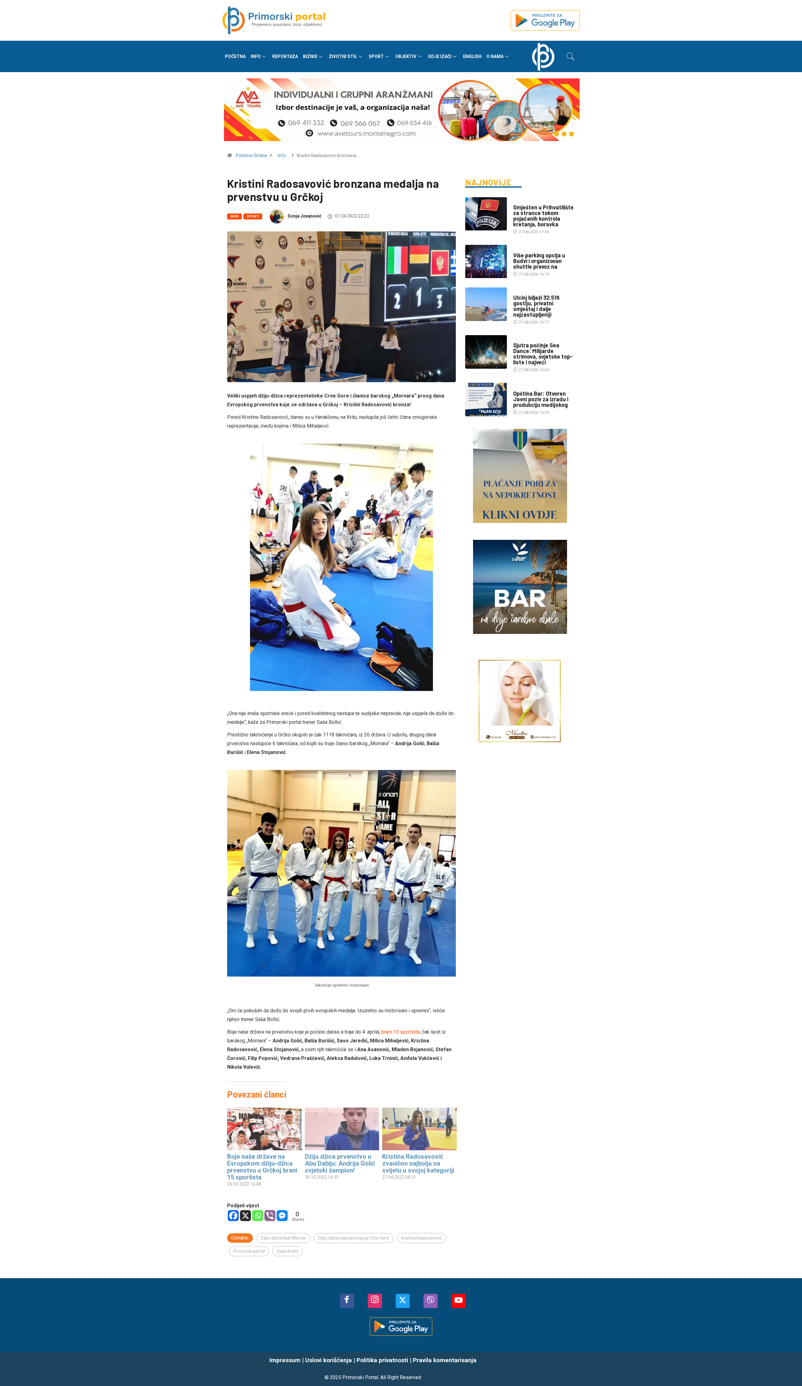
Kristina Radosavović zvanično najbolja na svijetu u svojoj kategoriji (418, 1163)
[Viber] (269, 1215)
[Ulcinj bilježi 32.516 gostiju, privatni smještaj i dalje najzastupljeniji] (486, 304)
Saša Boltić (288, 1251)
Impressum (284, 1360)
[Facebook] (233, 1215)
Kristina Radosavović (421, 1238)
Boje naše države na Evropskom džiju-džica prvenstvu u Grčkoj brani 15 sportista (262, 1167)
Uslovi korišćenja (328, 1360)
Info (256, 56)
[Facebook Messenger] (282, 1215)
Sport (376, 56)
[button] (570, 56)
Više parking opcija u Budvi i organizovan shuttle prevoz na (539, 261)
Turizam (521, 249)
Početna (235, 56)
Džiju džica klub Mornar (283, 1238)
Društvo (521, 201)
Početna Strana (251, 155)
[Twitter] (403, 1301)
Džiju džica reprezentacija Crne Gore (353, 1238)
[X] (245, 1215)
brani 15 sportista (400, 1032)
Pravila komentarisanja (445, 1360)
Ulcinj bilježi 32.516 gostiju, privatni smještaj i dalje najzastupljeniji (536, 306)
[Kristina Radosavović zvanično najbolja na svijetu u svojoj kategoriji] (419, 1129)
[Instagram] (375, 1301)
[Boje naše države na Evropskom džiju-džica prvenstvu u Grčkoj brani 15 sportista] (264, 1129)
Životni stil (343, 56)
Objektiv (405, 56)
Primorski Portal (360, 1377)
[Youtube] (458, 1301)
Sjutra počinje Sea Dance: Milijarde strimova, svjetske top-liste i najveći (543, 354)
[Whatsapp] (257, 1215)
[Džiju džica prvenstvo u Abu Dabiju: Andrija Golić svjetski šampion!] (342, 1129)
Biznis (310, 56)
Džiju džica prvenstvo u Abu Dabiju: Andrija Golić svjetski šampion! (340, 1163)
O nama (495, 56)
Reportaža (285, 56)
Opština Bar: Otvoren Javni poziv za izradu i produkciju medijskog (540, 399)
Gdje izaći (439, 56)
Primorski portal (249, 1251)
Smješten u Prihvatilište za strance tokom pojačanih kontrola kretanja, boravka (543, 216)
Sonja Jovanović (304, 216)
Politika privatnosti (382, 1360)
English (472, 56)
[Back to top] (788, 1369)
